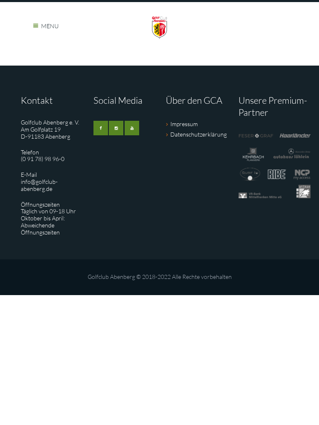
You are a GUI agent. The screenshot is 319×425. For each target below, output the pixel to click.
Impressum (184, 123)
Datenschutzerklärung (198, 134)
